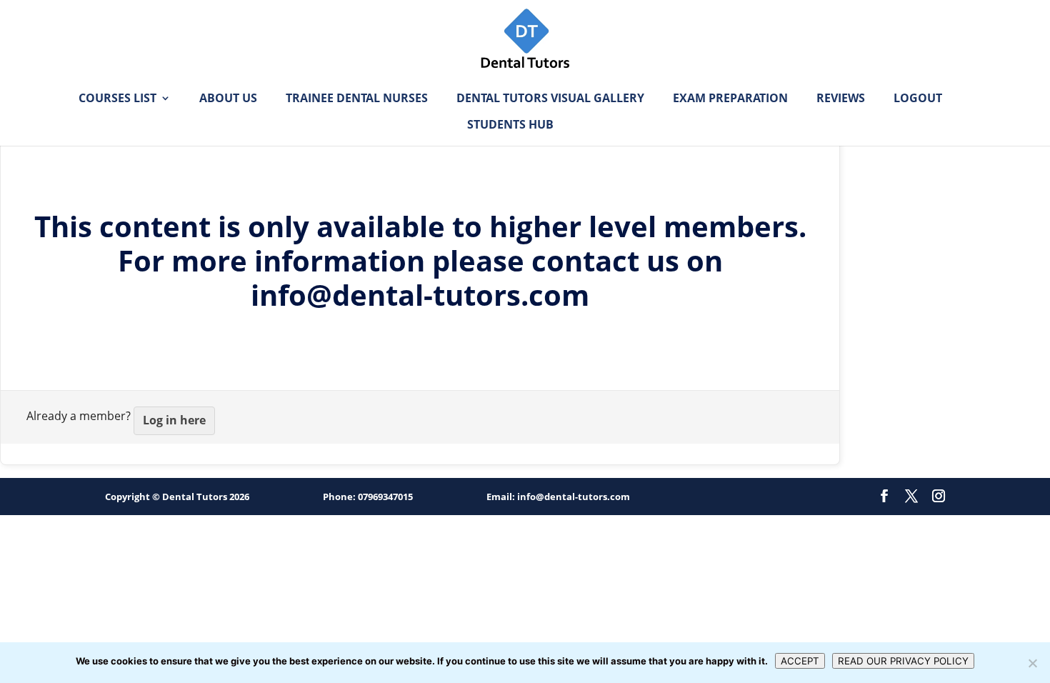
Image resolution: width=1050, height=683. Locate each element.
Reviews (840, 99)
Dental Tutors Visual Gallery (550, 99)
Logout (918, 99)
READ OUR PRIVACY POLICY (903, 661)
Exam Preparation (730, 99)
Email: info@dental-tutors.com (558, 496)
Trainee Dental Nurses (357, 99)
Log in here (174, 420)
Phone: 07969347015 (368, 496)
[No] (1032, 663)
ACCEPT (800, 661)
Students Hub (510, 125)
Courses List (117, 99)
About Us (228, 99)
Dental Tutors (194, 496)
